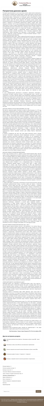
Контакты (5, 382)
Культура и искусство (7, 369)
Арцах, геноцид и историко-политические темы (12, 373)
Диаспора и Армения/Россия (8, 375)
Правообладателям (6, 384)
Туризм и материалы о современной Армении (12, 380)
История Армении (6, 366)
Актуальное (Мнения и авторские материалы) (12, 371)
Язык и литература (6, 379)
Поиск (39, 391)
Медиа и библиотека (7, 377)
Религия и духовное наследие (8, 368)
